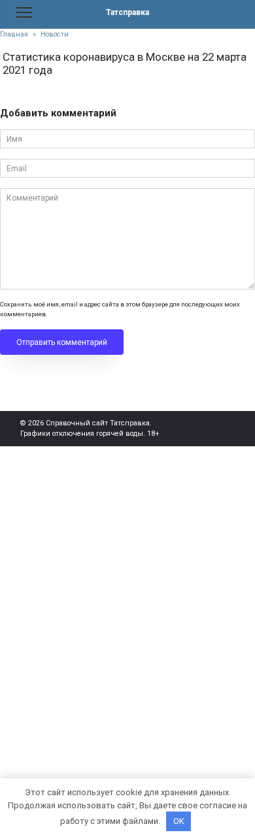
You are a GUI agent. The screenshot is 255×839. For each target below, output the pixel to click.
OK (178, 821)
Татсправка (127, 12)
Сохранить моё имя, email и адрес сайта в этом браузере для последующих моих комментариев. (120, 309)
